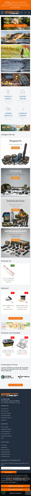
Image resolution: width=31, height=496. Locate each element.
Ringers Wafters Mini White (8, 306)
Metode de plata (5, 454)
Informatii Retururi (6, 431)
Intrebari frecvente (6, 429)
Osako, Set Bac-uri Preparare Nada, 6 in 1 (8, 351)
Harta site (3, 420)
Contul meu (4, 445)
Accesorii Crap (9, 25)
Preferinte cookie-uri (15, 493)
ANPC (2, 438)
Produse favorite (5, 452)
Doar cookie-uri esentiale (15, 489)
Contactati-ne (4, 408)
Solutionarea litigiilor (6, 436)
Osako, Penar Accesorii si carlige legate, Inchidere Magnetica (22, 351)
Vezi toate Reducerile (15, 318)
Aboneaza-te (8, 472)
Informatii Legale (5, 415)
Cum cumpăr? (4, 427)
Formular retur (5, 411)
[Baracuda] (24, 377)
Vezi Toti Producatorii (15, 385)
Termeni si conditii (6, 413)
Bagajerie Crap (21, 25)
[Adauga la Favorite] (12, 275)
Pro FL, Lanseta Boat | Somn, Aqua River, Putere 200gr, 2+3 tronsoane (8, 279)
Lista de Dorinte (5, 456)
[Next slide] (27, 302)
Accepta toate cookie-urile (15, 486)
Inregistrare (4, 447)
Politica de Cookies (6, 417)
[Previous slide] (2, 377)
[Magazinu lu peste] (12, 12)
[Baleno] (7, 377)
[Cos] (28, 12)
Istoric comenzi (5, 449)
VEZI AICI (15, 147)
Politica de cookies (18, 479)
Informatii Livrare (5, 433)
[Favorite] (25, 12)
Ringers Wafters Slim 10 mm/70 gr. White (22, 306)
